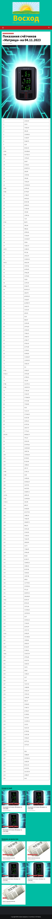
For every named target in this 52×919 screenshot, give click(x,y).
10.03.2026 (30, 810)
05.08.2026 (5, 882)
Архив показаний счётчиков (8, 33)
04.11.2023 (6, 43)
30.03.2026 (5, 810)
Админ (11, 43)
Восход (26, 18)
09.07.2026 (30, 882)
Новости (16, 826)
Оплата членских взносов (34, 858)
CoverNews (31, 916)
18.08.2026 (5, 859)
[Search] (49, 27)
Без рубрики (5, 875)
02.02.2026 (5, 833)
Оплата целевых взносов (9, 858)
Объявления (16, 803)
